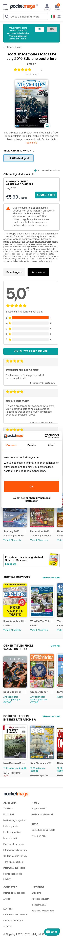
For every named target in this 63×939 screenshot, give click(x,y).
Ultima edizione (13, 47)
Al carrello (16, 540)
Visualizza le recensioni (31, 351)
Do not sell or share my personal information (31, 499)
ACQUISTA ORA (46, 194)
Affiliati (6, 899)
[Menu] (5, 6)
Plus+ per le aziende (13, 844)
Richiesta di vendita (13, 920)
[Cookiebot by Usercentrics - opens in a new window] (45, 436)
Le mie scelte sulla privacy (12, 876)
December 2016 (39, 531)
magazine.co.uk (39, 904)
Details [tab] (31, 445)
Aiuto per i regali (40, 836)
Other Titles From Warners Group (18, 645)
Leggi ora (10, 563)
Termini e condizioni (13, 862)
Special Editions (16, 577)
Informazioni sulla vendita (16, 914)
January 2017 (11, 531)
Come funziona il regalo (43, 830)
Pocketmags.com (40, 899)
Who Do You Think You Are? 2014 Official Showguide (41, 621)
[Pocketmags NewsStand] (22, 6)
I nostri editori (10, 838)
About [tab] (51, 445)
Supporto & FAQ (39, 808)
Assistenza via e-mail (42, 814)
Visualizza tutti (51, 577)
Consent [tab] (11, 445)
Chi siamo (36, 893)
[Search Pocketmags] (7, 17)
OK (31, 486)
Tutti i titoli (8, 808)
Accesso (7, 926)
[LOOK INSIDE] (31, 126)
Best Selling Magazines (15, 820)
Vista (6, 540)
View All (55, 645)
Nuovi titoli (8, 814)
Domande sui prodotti (14, 893)
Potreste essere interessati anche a (19, 716)
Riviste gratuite (10, 826)
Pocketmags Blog (12, 832)
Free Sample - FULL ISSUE (14, 621)
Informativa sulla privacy (15, 850)
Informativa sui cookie (14, 868)
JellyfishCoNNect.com (43, 910)
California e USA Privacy (15, 856)
